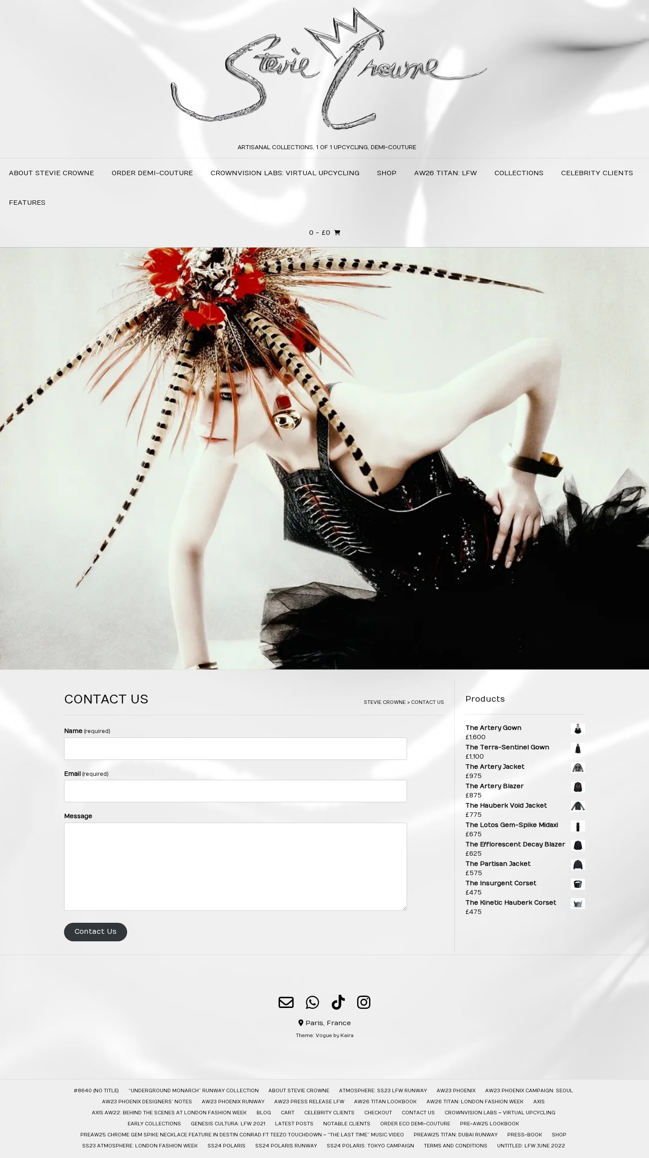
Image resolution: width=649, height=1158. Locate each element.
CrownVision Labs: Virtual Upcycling (285, 173)
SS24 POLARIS (226, 1146)
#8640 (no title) (96, 1091)
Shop (386, 173)
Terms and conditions (455, 1146)
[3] (328, 662)
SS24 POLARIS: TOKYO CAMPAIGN (370, 1146)
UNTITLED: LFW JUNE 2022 (531, 1146)
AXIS (539, 1102)
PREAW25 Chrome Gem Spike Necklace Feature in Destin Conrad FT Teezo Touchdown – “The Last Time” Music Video (242, 1135)
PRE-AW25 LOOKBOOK (489, 1124)
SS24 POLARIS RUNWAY (286, 1146)
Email (86, 774)
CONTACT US (418, 1113)
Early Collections (154, 1124)
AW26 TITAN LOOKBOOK (385, 1102)
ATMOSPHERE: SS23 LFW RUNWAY (383, 1091)
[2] (320, 662)
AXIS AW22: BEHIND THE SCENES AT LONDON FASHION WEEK (169, 1113)
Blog (264, 1113)
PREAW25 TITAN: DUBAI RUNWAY (456, 1135)
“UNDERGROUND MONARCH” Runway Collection (193, 1091)
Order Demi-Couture (152, 173)
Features (27, 203)
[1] (313, 662)
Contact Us (96, 932)
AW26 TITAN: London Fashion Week (475, 1102)
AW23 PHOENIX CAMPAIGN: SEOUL (529, 1091)
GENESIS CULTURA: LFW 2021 (228, 1124)
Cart (287, 1113)
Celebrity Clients (597, 173)
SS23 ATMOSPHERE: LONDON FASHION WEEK (140, 1146)
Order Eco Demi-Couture (415, 1124)
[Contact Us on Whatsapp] (312, 1002)
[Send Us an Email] (286, 1002)
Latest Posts (294, 1124)
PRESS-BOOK (524, 1135)
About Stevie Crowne (51, 173)
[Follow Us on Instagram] (363, 1002)
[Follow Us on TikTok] (338, 1002)
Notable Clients (346, 1124)
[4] (335, 662)
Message (78, 816)
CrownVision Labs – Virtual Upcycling (500, 1113)
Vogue (324, 1035)
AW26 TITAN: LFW (445, 173)
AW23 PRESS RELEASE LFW (309, 1102)
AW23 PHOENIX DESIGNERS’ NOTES (147, 1102)
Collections (518, 173)
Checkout (378, 1113)
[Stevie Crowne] (324, 72)
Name (87, 731)
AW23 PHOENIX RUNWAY (233, 1102)
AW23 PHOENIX (456, 1091)
